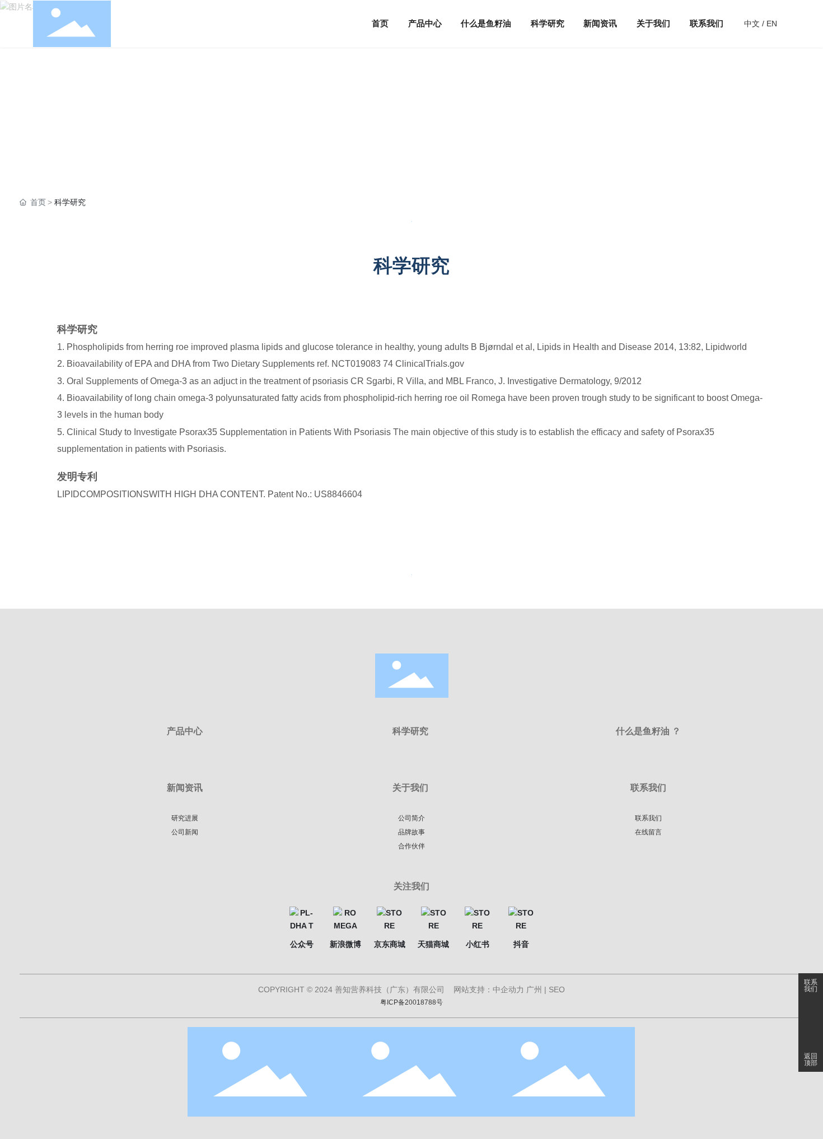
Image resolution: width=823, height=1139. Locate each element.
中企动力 (508, 989)
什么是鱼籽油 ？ (648, 731)
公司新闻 (184, 832)
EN (771, 23)
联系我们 (810, 985)
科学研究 (410, 731)
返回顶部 (810, 1059)
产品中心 (185, 731)
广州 (534, 989)
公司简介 (411, 818)
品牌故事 (411, 832)
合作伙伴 (411, 846)
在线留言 (648, 832)
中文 (752, 23)
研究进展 (184, 818)
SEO (557, 989)
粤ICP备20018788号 (411, 1002)
